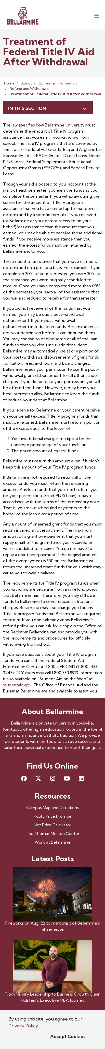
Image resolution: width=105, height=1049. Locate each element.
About (26, 83)
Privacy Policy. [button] (23, 1026)
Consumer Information (57, 83)
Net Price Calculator (52, 824)
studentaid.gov (17, 684)
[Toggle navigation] (96, 16)
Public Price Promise (53, 816)
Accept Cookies (67, 1036)
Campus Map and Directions (52, 807)
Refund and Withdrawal (29, 88)
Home (9, 83)
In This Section (27, 108)
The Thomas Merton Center (53, 833)
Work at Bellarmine (53, 842)
